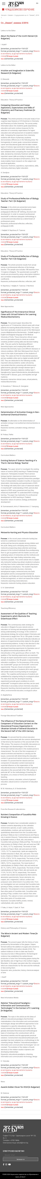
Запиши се (20, 1159)
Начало (3, 15)
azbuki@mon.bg (22, 1143)
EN (37, 3)
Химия (10, 15)
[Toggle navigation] (4, 3)
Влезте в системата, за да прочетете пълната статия (20, 53)
